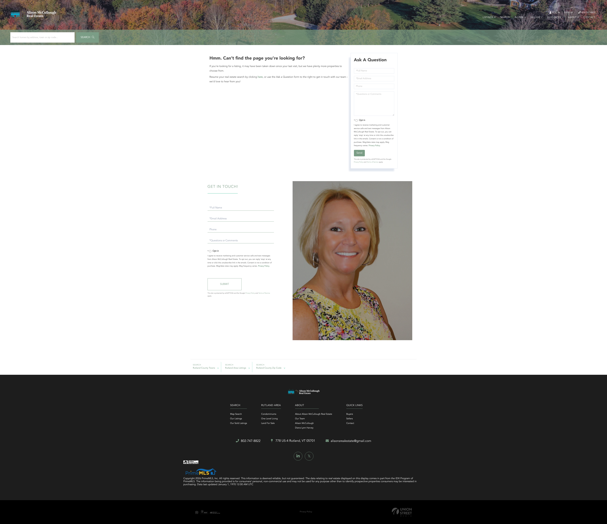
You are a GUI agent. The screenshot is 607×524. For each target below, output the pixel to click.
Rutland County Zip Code (269, 368)
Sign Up (568, 13)
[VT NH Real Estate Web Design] (402, 512)
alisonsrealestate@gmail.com (351, 441)
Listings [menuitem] (488, 17)
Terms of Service (372, 162)
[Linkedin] (298, 456)
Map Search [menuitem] (236, 414)
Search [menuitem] (505, 17)
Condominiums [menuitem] (268, 414)
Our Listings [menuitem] (236, 419)
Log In (556, 13)
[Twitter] (309, 456)
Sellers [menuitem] (535, 17)
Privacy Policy (374, 146)
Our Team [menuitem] (300, 419)
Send (359, 153)
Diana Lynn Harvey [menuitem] (304, 428)
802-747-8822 (588, 13)
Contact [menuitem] (589, 17)
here (260, 77)
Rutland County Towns (204, 368)
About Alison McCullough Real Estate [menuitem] (313, 414)
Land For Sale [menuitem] (268, 423)
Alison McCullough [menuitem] (304, 423)
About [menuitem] (572, 17)
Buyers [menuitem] (519, 17)
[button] (87, 37)
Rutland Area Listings (235, 368)
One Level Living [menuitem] (269, 419)
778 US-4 (295, 441)
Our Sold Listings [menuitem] (238, 423)
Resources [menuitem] (554, 17)
